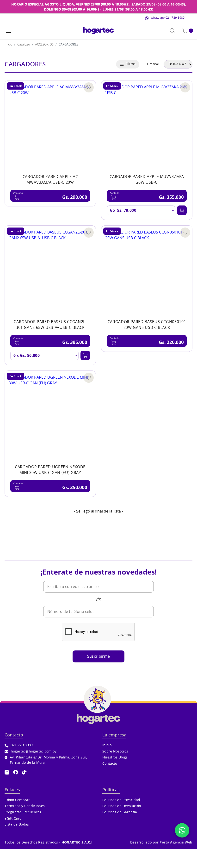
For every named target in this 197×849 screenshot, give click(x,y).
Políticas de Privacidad (121, 800)
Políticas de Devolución (121, 806)
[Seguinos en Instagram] (7, 772)
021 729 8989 (22, 745)
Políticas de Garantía (119, 812)
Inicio (8, 44)
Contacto (109, 763)
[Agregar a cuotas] (182, 210)
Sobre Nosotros (115, 751)
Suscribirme (98, 656)
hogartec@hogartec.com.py (33, 751)
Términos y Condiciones (25, 806)
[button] (8, 30)
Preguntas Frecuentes (23, 812)
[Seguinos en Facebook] (15, 772)
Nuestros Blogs (115, 757)
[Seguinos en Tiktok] (24, 772)
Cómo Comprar (17, 800)
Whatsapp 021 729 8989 (168, 17)
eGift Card (13, 818)
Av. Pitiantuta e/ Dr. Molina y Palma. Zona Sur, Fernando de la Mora (48, 760)
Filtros (130, 64)
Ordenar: (153, 64)
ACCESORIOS (44, 44)
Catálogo (23, 44)
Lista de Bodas (17, 824)
